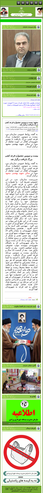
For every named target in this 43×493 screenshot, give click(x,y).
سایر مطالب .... (20, 115)
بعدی (29, 297)
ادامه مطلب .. (36, 109)
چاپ (8, 129)
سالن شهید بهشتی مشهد (17, 173)
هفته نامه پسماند (35, 100)
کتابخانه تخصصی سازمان (33, 82)
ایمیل (36, 130)
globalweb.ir (15, 491)
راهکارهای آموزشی (34, 90)
